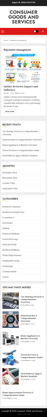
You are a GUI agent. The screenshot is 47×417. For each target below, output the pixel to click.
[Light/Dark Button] (36, 31)
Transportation (9, 271)
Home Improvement (11, 255)
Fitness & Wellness (11, 233)
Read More (10, 111)
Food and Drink (9, 244)
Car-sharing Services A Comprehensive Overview (32, 299)
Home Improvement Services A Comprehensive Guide (17, 394)
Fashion (5, 228)
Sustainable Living (11, 260)
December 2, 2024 (28, 324)
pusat (7, 93)
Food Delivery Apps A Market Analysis (19, 155)
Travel (5, 277)
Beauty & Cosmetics (11, 206)
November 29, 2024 (28, 341)
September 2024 (9, 188)
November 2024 (9, 178)
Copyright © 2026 (9, 411)
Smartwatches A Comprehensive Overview (22, 139)
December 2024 (9, 172)
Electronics (7, 223)
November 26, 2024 (28, 360)
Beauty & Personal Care (13, 212)
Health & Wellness (10, 250)
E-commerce (10, 80)
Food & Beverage (10, 239)
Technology (7, 266)
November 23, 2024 (28, 379)
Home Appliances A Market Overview (19, 145)
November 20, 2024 (10, 398)
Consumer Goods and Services (23, 17)
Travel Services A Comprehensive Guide (20, 150)
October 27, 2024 (18, 93)
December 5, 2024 (28, 305)
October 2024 (8, 183)
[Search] (43, 31)
